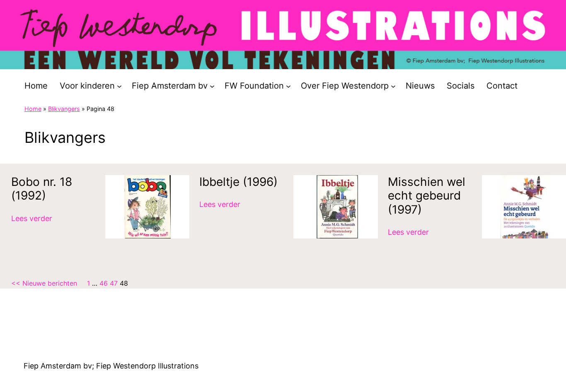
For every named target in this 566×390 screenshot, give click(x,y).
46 (103, 283)
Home (32, 108)
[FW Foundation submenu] (288, 85)
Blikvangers (64, 108)
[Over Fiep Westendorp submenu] (393, 85)
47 (114, 283)
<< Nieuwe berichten (44, 283)
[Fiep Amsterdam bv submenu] (212, 85)
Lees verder (31, 219)
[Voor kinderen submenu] (119, 85)
